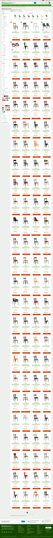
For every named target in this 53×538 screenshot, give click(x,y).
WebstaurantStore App (21, 529)
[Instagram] (2, 532)
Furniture (32, 5)
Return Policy (38, 533)
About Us (38, 527)
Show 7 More (6, 88)
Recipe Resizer (20, 531)
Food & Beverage (20, 5)
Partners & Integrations (21, 532)
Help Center (3, 0)
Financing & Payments (40, 530)
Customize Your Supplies (21, 530)
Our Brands (38, 528)
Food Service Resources (30, 531)
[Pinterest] (11, 532)
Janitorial (41, 5)
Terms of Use (32, 536)
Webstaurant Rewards (21, 528)
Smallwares (15, 5)
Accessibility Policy (36, 536)
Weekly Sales (29, 529)
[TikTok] (8, 532)
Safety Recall (29, 533)
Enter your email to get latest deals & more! (6, 521)
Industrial (44, 5)
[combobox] (25, 3)
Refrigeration (11, 5)
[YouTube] (4, 532)
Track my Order (48, 529)
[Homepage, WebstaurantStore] (9, 3)
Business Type (49, 5)
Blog (27, 527)
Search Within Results (5, 122)
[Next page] (36, 512)
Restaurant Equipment (5, 5)
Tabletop (24, 5)
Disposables (28, 5)
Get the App (9, 0)
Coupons (28, 530)
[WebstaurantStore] (8, 526)
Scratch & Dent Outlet (30, 528)
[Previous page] (25, 512)
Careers (38, 529)
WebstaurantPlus (20, 527)
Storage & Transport (36, 5)
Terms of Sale (23, 536)
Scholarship (38, 531)
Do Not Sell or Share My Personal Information (45, 536)
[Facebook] (6, 532)
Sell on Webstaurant (39, 532)
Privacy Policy (27, 536)
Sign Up (23, 521)
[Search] (8, 123)
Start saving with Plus (33, 522)
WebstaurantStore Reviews (30, 532)
